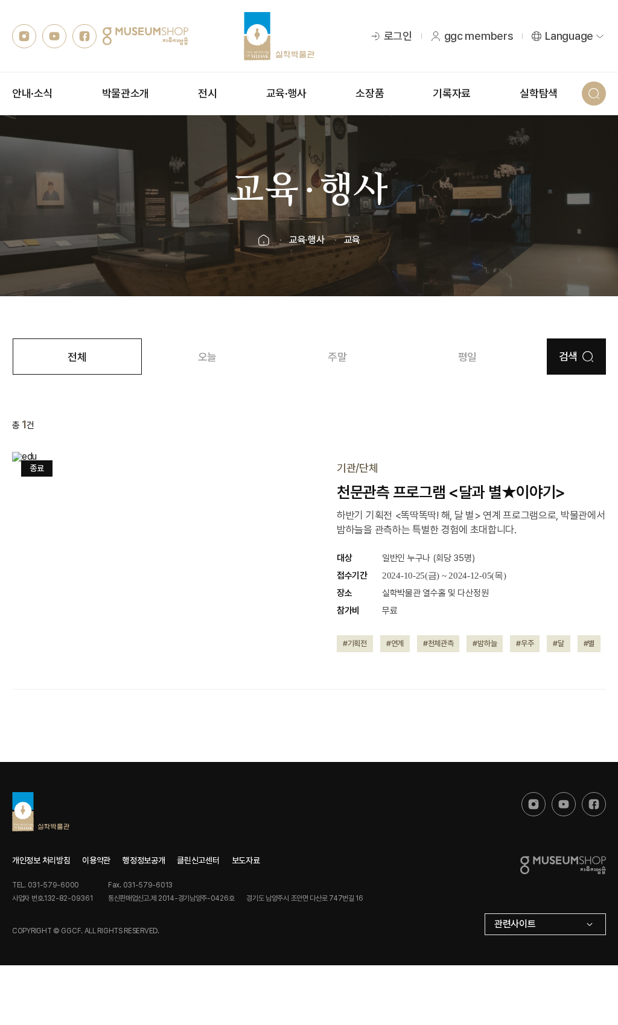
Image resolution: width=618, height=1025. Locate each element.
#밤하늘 (485, 643)
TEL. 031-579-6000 (45, 885)
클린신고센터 (198, 860)
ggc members (479, 36)
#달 (558, 643)
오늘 (207, 357)
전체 (77, 357)
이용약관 (96, 860)
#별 (589, 643)
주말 (337, 357)
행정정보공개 (144, 860)
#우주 (525, 643)
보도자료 (246, 860)
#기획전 (355, 643)
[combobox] (545, 924)
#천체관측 (438, 643)
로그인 (398, 36)
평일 (467, 357)
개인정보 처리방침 (41, 860)
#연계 (395, 643)
